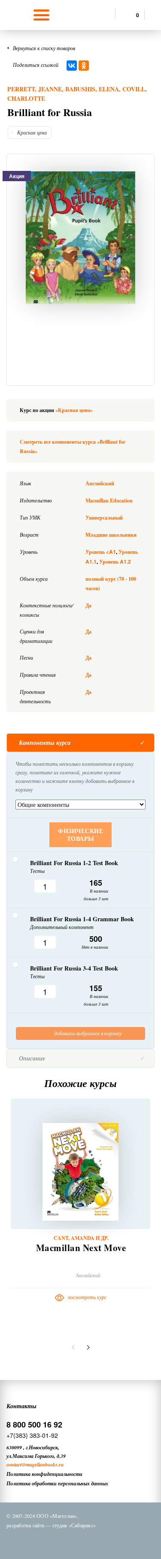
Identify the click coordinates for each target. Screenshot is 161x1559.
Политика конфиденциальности (44, 1474)
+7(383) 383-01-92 (32, 1435)
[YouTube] (111, 1541)
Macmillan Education (109, 500)
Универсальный (104, 517)
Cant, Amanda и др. (81, 1238)
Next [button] (87, 1347)
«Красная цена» (74, 410)
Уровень (100, 552)
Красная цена (32, 132)
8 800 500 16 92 (34, 1424)
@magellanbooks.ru (42, 1464)
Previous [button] (74, 1347)
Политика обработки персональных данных (57, 1483)
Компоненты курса (44, 742)
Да (88, 605)
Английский (99, 483)
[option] (80, 237)
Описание (32, 1058)
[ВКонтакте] (72, 65)
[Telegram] (88, 1541)
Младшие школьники (111, 534)
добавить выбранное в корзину (87, 1033)
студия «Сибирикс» (74, 1525)
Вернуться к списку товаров (44, 48)
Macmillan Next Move (81, 1248)
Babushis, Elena (92, 88)
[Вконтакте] (44, 1541)
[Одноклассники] (84, 65)
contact (13, 1464)
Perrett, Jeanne (34, 88)
